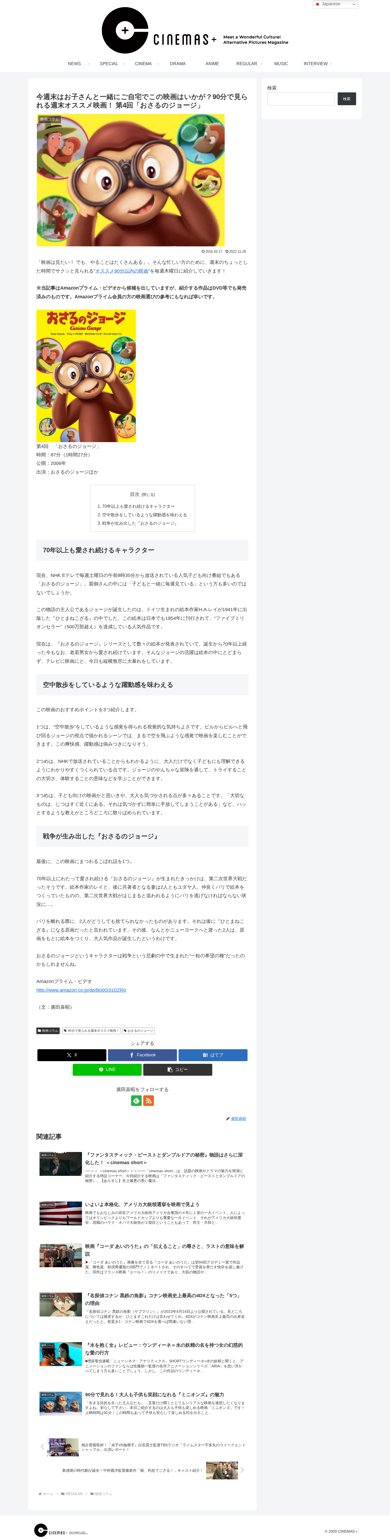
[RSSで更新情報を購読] (148, 1100)
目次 (135, 494)
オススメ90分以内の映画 (121, 271)
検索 (272, 88)
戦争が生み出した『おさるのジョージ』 (140, 523)
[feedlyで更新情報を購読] (136, 1100)
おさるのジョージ (140, 1031)
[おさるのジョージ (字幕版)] (142, 376)
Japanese (330, 4)
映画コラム (50, 1031)
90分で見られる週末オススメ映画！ (93, 1031)
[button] (177, 1070)
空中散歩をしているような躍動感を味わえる (144, 514)
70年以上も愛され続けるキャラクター (138, 506)
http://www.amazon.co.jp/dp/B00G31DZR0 (81, 990)
